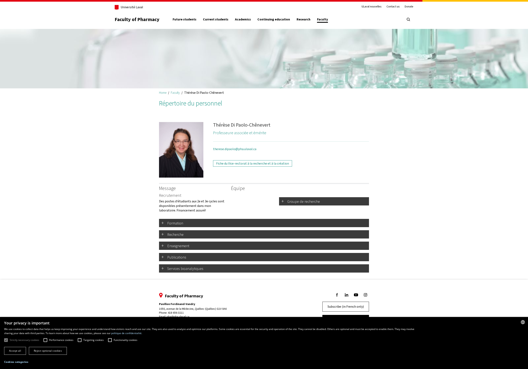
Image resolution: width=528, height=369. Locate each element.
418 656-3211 (176, 313)
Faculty (322, 19)
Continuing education (273, 19)
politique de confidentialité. (126, 333)
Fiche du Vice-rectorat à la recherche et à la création (252, 163)
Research (303, 19)
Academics (243, 19)
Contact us (393, 6)
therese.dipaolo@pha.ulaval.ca (234, 149)
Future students (184, 19)
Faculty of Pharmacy (137, 19)
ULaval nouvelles (372, 6)
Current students (215, 19)
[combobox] (523, 322)
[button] (16, 362)
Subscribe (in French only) (346, 306)
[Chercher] (408, 19)
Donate (409, 6)
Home (162, 93)
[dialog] (264, 343)
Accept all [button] (15, 350)
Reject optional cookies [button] (48, 350)
